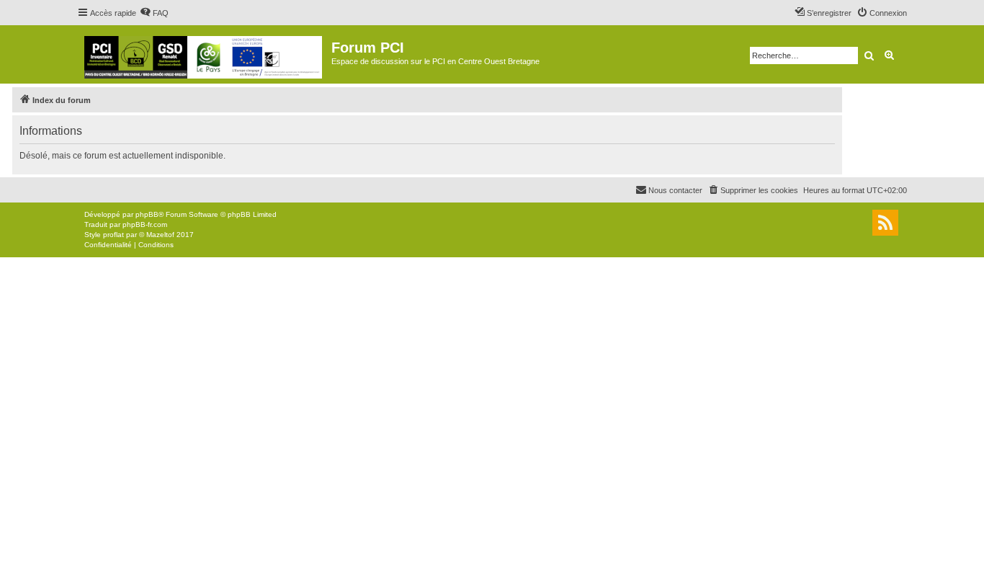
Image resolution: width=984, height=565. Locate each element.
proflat (113, 235)
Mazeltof (160, 235)
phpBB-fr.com (144, 224)
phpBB (146, 214)
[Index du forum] (204, 54)
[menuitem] (154, 13)
